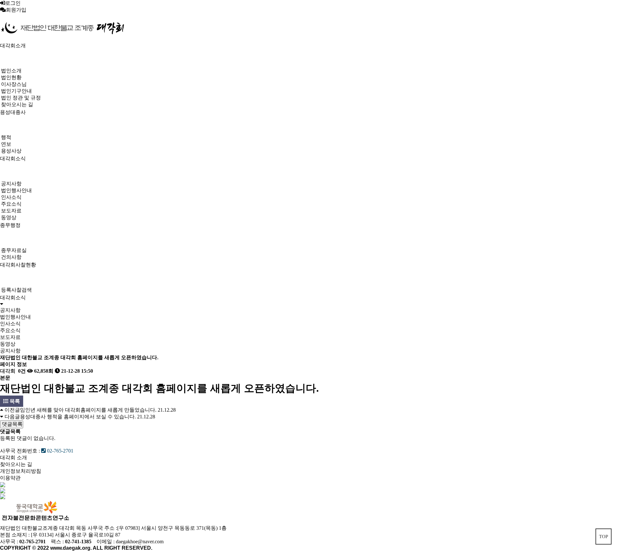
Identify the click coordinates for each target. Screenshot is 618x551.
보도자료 (11, 210)
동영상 (8, 217)
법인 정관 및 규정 (21, 97)
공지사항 (11, 183)
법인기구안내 (16, 91)
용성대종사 (13, 112)
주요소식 (11, 204)
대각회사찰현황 (18, 264)
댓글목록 (12, 424)
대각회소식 (13, 158)
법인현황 (11, 77)
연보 (6, 144)
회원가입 (16, 10)
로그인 (13, 3)
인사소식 (11, 197)
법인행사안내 (16, 190)
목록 (14, 401)
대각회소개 (13, 45)
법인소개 (11, 70)
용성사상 (11, 151)
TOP (603, 536)
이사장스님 (14, 84)
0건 (21, 371)
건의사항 (11, 257)
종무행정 (10, 225)
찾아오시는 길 (17, 104)
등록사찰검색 (16, 290)
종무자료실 (14, 250)
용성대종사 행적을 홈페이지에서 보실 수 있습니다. (78, 416)
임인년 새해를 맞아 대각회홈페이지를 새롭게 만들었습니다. (88, 410)
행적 (6, 137)
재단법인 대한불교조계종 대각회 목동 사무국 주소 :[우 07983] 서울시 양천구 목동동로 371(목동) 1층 (113, 528)
